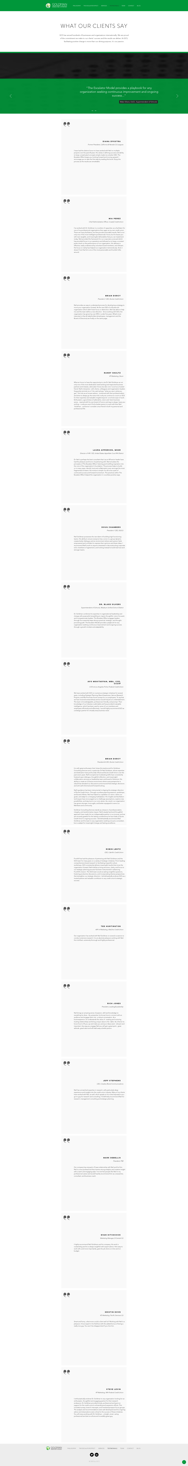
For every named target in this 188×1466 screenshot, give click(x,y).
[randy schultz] (92, 110)
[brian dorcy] (95, 110)
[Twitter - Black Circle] (92, 1455)
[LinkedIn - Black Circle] (97, 1455)
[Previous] (11, 96)
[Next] (177, 96)
